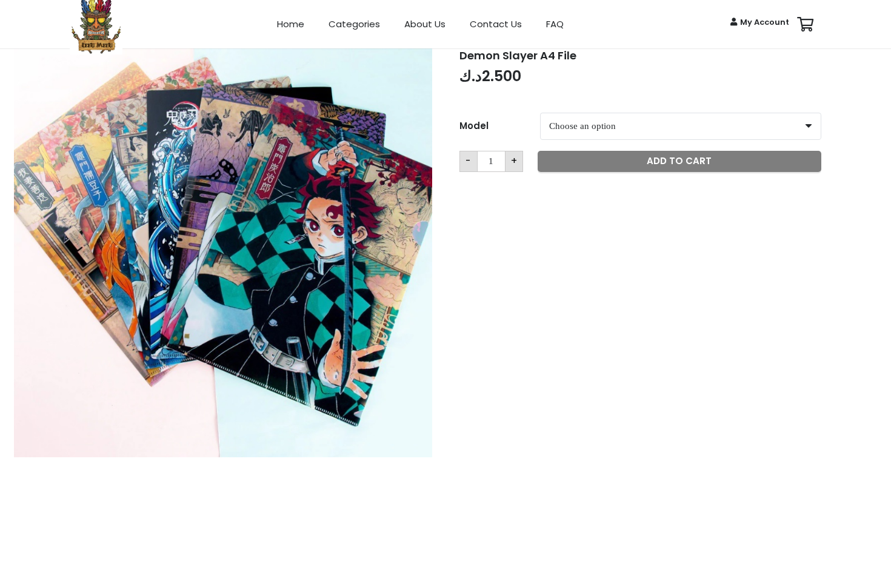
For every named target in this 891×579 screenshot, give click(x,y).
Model (474, 125)
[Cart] (805, 24)
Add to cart (679, 160)
